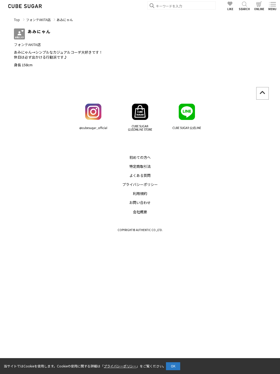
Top (17, 19)
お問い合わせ (140, 202)
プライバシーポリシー (140, 184)
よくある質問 (140, 175)
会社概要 (140, 211)
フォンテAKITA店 (38, 19)
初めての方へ (140, 157)
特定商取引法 (140, 166)
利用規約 (140, 193)
